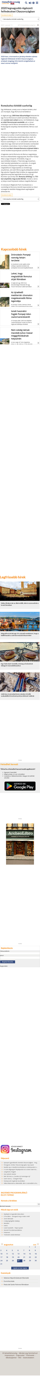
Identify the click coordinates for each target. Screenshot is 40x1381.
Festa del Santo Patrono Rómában (16, 1284)
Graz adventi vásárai (10, 1174)
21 (24, 1257)
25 (7, 1261)
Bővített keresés (5, 1206)
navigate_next (39, 1204)
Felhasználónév (4, 951)
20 (18, 1257)
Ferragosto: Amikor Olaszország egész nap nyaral (19, 1165)
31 (1, 1264)
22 (30, 1257)
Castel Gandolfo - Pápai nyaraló (13, 1228)
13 (18, 1254)
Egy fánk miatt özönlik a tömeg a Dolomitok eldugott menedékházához (17, 665)
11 (7, 1254)
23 (36, 1257)
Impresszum (10, 1355)
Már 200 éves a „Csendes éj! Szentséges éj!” (17, 1176)
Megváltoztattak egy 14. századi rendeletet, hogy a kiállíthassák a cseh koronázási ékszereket (20, 634)
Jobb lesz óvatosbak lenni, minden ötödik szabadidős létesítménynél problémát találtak (17, 695)
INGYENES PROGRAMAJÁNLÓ (14, 1193)
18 (7, 1257)
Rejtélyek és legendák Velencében (14, 1214)
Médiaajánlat (11, 1358)
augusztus (8, 1244)
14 (24, 1254)
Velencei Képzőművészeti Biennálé (16, 1278)
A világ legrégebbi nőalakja (12, 1221)
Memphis (6, 1223)
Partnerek (30, 1355)
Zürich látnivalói (8, 1219)
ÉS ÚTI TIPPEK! (7, 1195)
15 (30, 1254)
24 (1, 1261)
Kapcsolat (20, 1355)
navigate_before (2, 1244)
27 (18, 1261)
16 (36, 1254)
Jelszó (2, 955)
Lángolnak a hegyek (10, 1172)
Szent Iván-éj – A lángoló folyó (13, 1179)
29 (30, 1261)
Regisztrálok (3, 966)
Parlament (7, 1232)
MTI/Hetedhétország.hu (26, 25)
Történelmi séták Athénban (12, 1235)
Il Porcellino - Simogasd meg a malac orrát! (17, 1216)
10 (1, 1254)
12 (13, 1254)
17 (1, 1257)
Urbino (6, 1225)
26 (13, 1261)
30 (36, 1261)
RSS (19, 1358)
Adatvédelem (28, 1358)
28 (24, 1261)
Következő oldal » (6, 15)
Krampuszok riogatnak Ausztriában (14, 1181)
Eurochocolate (9, 1281)
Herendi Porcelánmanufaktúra (13, 1230)
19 (13, 1257)
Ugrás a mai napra (20, 1268)
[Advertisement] (20, 84)
